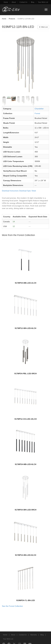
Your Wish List (43, 2)
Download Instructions (10, 191)
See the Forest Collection (12, 606)
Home (6, 2)
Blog (32, 2)
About (14, 2)
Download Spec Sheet (27, 191)
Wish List (44, 27)
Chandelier (39, 109)
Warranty (33, 635)
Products (12, 19)
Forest (37, 113)
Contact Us (23, 2)
